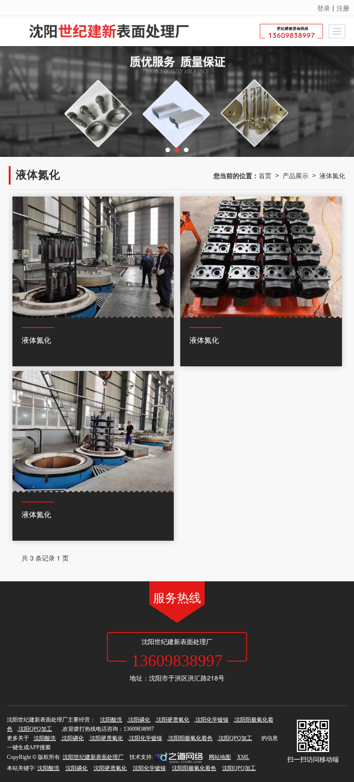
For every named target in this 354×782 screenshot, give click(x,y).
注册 (342, 7)
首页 (265, 175)
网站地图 (220, 757)
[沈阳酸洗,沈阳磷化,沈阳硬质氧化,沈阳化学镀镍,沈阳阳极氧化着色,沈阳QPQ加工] (177, 101)
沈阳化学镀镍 (212, 719)
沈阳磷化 (139, 719)
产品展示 (295, 175)
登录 (323, 7)
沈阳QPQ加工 (35, 729)
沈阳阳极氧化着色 (190, 738)
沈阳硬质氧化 (172, 719)
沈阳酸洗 (111, 719)
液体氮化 (332, 175)
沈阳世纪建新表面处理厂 (93, 757)
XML (243, 757)
